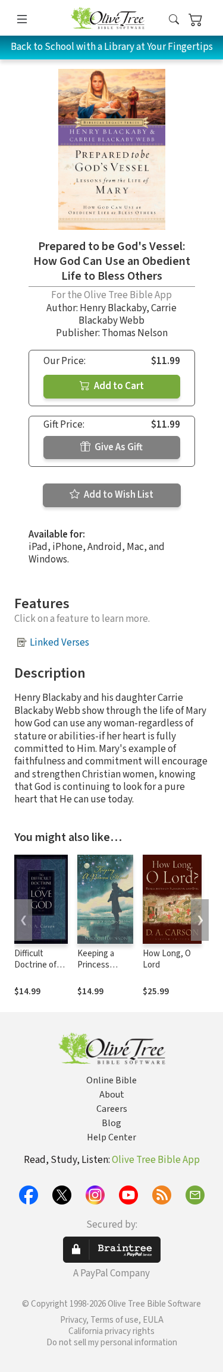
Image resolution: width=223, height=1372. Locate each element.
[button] (174, 20)
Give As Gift (118, 447)
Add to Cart (118, 386)
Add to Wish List (117, 495)
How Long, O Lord (167, 959)
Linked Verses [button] (59, 643)
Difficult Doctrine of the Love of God (35, 970)
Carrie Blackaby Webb (127, 314)
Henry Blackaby (113, 308)
